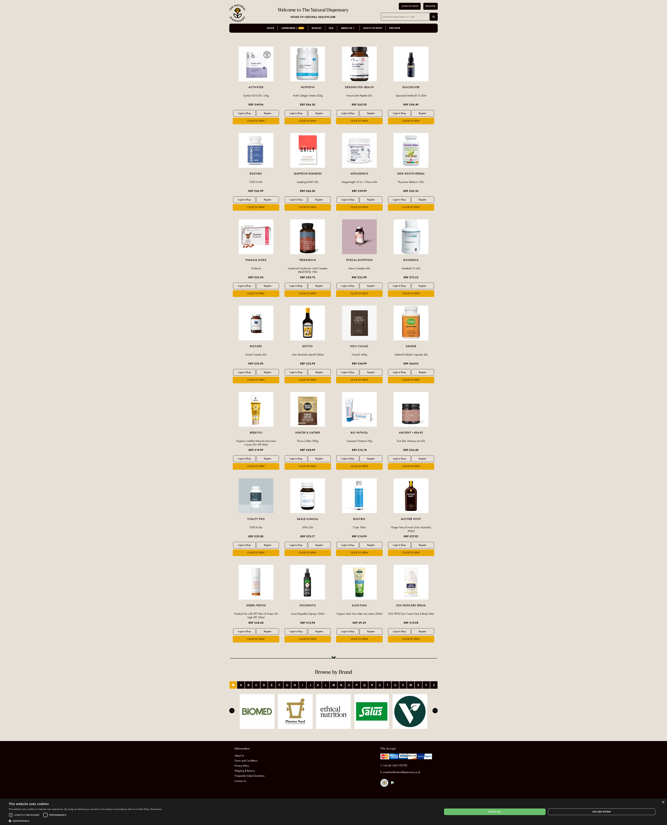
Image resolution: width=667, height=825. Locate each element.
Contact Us (240, 781)
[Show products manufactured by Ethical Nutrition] (333, 711)
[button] (85, 820)
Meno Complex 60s (359, 268)
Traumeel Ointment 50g (359, 441)
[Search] (434, 17)
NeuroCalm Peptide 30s (359, 95)
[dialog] (333, 812)
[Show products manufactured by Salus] (371, 711)
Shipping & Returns (244, 770)
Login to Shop (409, 6)
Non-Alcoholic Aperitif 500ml (308, 354)
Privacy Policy (241, 765)
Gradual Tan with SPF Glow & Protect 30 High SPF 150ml (256, 615)
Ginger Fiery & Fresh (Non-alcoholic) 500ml (411, 529)
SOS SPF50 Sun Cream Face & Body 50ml (411, 613)
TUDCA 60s (255, 182)
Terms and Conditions (246, 760)
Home (270, 28)
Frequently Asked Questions (249, 775)
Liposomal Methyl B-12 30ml (411, 95)
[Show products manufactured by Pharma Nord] (295, 711)
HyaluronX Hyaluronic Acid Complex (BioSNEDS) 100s (307, 270)
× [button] (663, 802)
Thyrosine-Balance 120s (411, 182)
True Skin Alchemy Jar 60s (411, 441)
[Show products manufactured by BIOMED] (257, 711)
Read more (156, 809)
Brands (316, 28)
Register (430, 6)
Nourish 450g (359, 354)
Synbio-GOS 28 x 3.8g (256, 95)
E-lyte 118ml (359, 527)
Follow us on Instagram (384, 783)
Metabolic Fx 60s (411, 268)
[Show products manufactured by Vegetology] (410, 711)
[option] (256, 85)
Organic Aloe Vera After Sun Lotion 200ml (359, 613)
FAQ (331, 28)
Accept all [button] (494, 811)
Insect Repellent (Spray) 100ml (307, 613)
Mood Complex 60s (256, 354)
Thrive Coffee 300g (307, 441)
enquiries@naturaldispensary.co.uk (401, 772)
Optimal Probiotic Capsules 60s (411, 354)
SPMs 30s (307, 527)
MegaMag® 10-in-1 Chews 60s (359, 182)
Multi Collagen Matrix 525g (308, 95)
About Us (239, 755)
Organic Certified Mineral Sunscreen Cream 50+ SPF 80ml (256, 442)
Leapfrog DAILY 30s (307, 182)
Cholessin (256, 268)
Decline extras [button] (601, 811)
